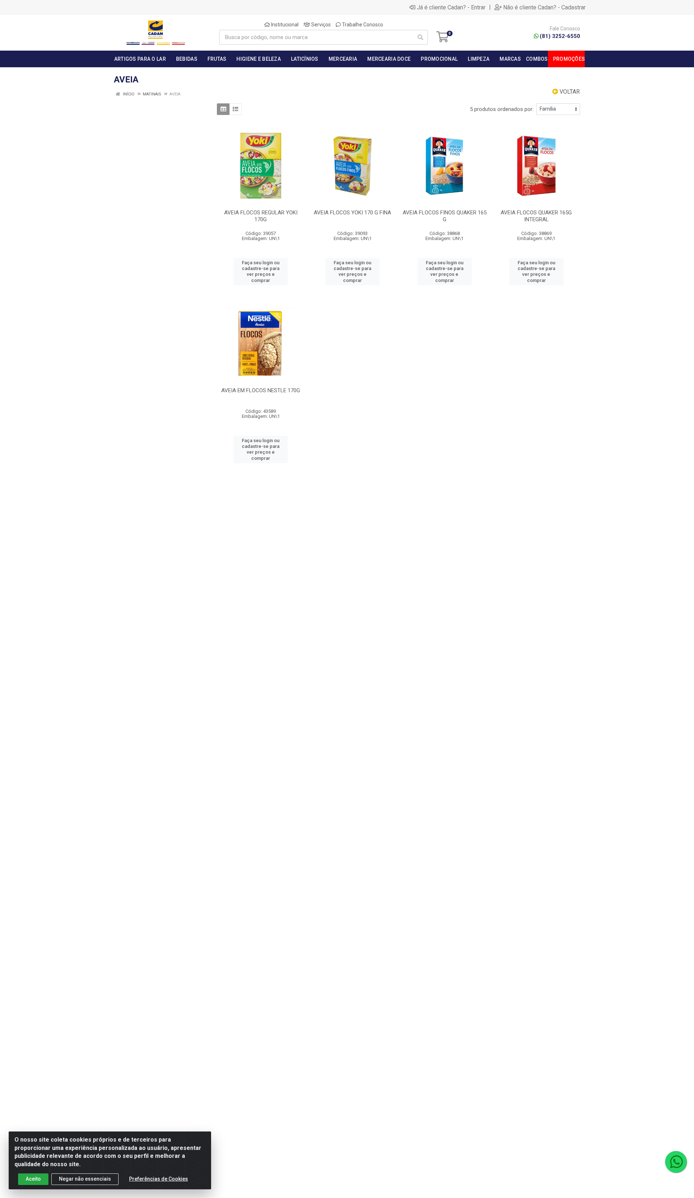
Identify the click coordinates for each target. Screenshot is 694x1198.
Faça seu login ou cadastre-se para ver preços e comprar (260, 271)
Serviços (320, 24)
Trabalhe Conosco (362, 24)
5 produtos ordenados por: (502, 109)
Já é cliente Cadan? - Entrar (451, 7)
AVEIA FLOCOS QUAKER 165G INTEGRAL (536, 216)
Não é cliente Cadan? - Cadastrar (544, 7)
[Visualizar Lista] (235, 109)
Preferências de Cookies (158, 1179)
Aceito (33, 1179)
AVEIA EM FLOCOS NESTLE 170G (260, 390)
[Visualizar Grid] (223, 109)
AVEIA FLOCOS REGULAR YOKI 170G (260, 216)
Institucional (284, 24)
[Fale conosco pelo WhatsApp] (676, 1162)
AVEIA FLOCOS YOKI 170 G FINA (352, 212)
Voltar (569, 91)
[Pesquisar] (420, 37)
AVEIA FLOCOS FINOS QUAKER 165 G (445, 216)
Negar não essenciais (85, 1179)
